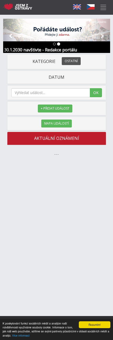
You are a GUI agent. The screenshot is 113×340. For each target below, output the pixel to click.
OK (96, 92)
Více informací (20, 335)
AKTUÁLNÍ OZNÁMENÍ (56, 138)
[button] (11, 36)
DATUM (56, 77)
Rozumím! (95, 325)
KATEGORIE (55, 61)
